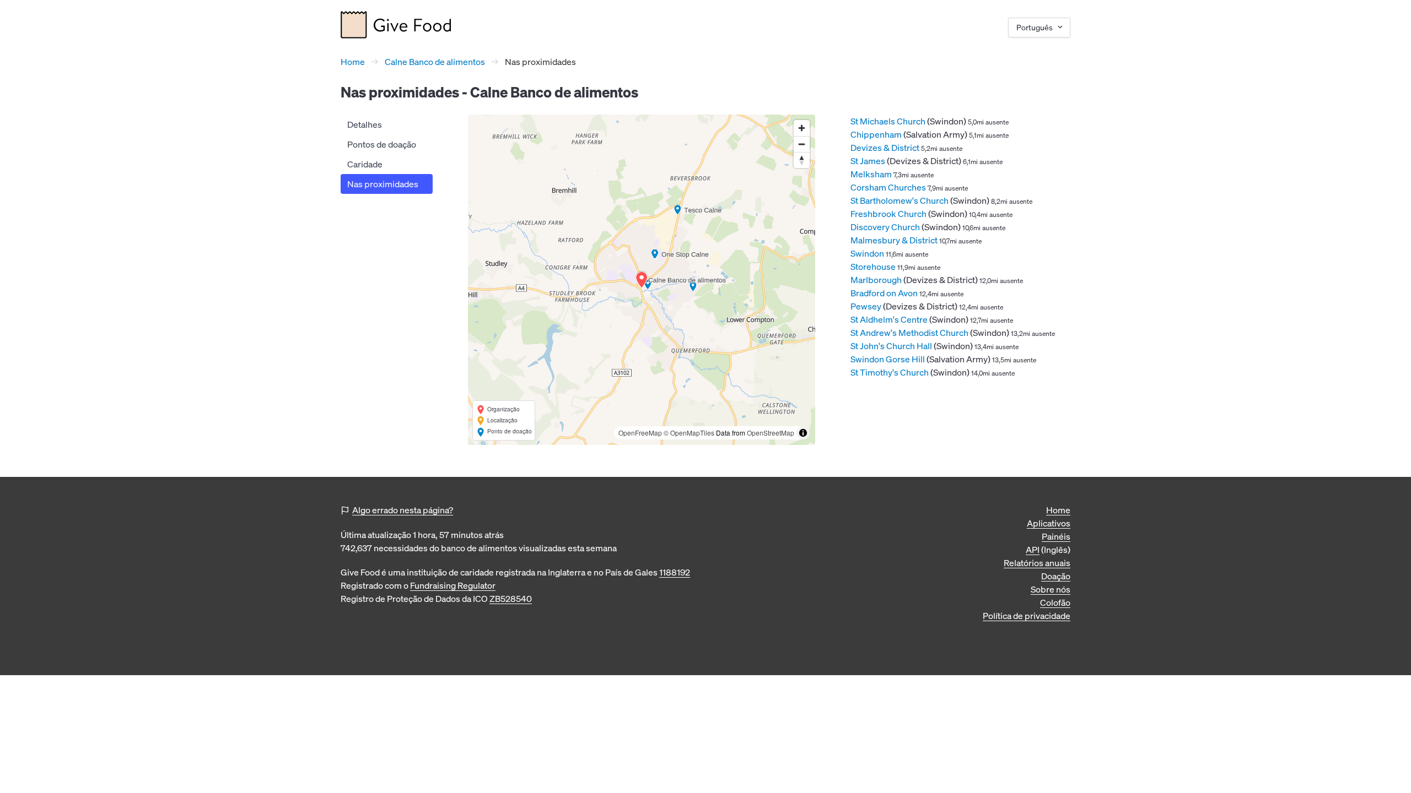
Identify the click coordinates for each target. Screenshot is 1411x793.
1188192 (674, 572)
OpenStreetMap (770, 432)
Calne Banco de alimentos (435, 62)
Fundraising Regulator (453, 585)
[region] (641, 280)
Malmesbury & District (894, 240)
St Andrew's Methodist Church (909, 333)
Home (353, 62)
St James (867, 161)
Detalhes (364, 124)
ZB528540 (510, 599)
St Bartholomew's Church (899, 200)
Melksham (871, 174)
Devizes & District (884, 148)
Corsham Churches (888, 187)
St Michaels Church (887, 121)
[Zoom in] (802, 128)
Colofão (1055, 602)
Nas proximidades (382, 184)
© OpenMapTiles (689, 432)
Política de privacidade (1026, 616)
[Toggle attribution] (803, 432)
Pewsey (865, 306)
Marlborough (876, 280)
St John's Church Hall (891, 346)
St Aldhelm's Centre (889, 319)
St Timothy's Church (889, 372)
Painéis (1056, 536)
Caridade (365, 164)
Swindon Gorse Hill (887, 359)
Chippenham (876, 134)
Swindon (867, 253)
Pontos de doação (381, 144)
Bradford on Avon (884, 293)
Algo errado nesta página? (402, 510)
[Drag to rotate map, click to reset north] (802, 160)
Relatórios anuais (1037, 563)
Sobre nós (1050, 589)
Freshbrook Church (888, 214)
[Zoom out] (802, 144)
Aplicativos (1048, 523)
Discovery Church (885, 227)
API (1033, 550)
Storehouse (873, 266)
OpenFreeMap (640, 432)
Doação (1055, 576)
